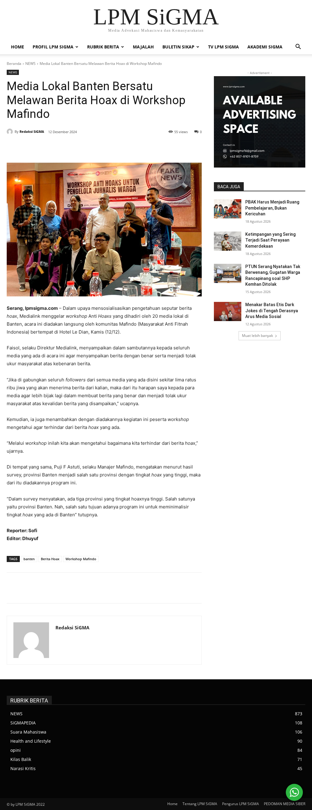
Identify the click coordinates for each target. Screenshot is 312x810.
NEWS (30, 63)
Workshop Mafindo (81, 559)
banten (29, 559)
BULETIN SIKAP (178, 47)
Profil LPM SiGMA (53, 47)
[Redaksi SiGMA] (11, 132)
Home (17, 47)
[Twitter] (66, 147)
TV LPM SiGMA (223, 47)
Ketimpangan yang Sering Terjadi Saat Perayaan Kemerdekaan (270, 240)
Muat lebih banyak (257, 335)
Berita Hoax (50, 559)
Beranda (14, 63)
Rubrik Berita (103, 47)
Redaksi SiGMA (32, 131)
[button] (298, 47)
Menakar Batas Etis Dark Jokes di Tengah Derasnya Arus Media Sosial (271, 310)
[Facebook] (52, 147)
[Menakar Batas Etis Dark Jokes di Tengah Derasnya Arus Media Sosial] (227, 311)
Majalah (143, 47)
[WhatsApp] (94, 147)
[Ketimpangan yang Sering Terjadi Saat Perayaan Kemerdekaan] (227, 241)
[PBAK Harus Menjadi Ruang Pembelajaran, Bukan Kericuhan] (227, 208)
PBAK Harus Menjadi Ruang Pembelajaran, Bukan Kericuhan (272, 208)
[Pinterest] (80, 147)
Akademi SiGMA (264, 47)
